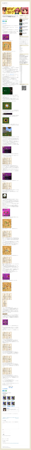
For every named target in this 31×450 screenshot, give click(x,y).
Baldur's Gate (21, 55)
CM (19, 56)
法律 (23, 62)
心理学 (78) (20, 49)
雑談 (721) (20, 46)
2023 (20, 67)
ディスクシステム (22, 59)
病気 (27, 62)
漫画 (24, 62)
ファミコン (24, 60)
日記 (20, 62)
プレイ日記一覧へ (5, 388)
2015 (20, 82)
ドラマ (25, 59)
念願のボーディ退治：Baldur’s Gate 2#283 (24, 33)
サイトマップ (20, 52)
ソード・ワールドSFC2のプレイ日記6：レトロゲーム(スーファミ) (25, 30)
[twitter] (4, 21)
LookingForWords (23, 56)
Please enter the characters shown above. (6, 435)
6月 (20, 76)
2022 (20, 68)
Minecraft (16, 413)
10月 (20, 73)
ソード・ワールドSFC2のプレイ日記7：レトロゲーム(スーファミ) (25, 23)
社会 (20, 63)
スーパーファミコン (23, 58)
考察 (22, 63)
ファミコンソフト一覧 (21, 51)
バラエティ (20, 60)
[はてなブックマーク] (3, 21)
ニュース (27, 59)
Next (12, 387)
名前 (3, 429)
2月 (20, 79)
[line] (6, 21)
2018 (20, 71)
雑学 (24, 63)
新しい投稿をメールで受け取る (5, 440)
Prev (9, 387)
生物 (25, 62)
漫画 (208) (20, 47)
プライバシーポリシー (7, 446)
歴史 (22, 62)
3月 (20, 78)
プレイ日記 (8, 413)
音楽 (25, 63)
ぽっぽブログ (4, 2)
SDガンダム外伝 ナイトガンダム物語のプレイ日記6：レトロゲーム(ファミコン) (25, 26)
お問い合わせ (3, 446)
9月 (20, 74)
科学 (21, 63)
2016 (20, 81)
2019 (20, 70)
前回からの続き (4, 23)
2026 (20, 65)
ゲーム (17, 413)
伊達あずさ (10, 413)
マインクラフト (5, 413)
